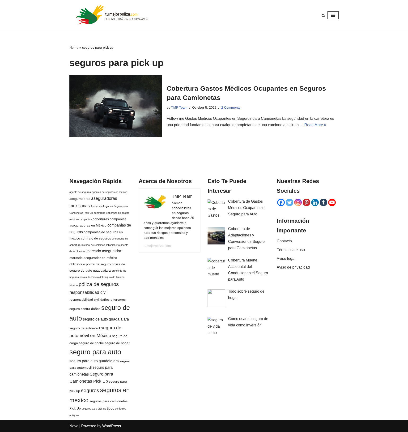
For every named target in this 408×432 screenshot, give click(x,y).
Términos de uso (291, 250)
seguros (90, 390)
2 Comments (230, 107)
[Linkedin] (315, 202)
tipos (110, 408)
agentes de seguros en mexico (109, 192)
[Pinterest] (306, 202)
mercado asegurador (103, 251)
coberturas (101, 219)
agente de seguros (80, 192)
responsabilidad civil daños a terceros (97, 299)
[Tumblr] (323, 202)
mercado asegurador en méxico (93, 258)
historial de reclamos (93, 245)
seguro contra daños (84, 309)
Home (73, 47)
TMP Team (179, 107)
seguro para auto (95, 352)
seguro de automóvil (84, 328)
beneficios (99, 212)
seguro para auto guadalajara (94, 361)
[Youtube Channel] (332, 202)
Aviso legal (286, 259)
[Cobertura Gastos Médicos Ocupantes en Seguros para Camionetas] (115, 106)
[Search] (323, 15)
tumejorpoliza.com (157, 246)
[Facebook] (281, 202)
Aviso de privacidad (293, 267)
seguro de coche (91, 343)
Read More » (315, 125)
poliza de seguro (98, 264)
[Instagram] (298, 202)
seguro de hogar (117, 343)
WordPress (111, 426)
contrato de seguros (96, 238)
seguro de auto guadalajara (106, 319)
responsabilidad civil (88, 292)
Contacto (284, 241)
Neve (73, 426)
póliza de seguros (99, 284)
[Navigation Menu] (333, 15)
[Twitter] (289, 202)
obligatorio (77, 264)
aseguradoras (79, 199)
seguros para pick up (94, 408)
